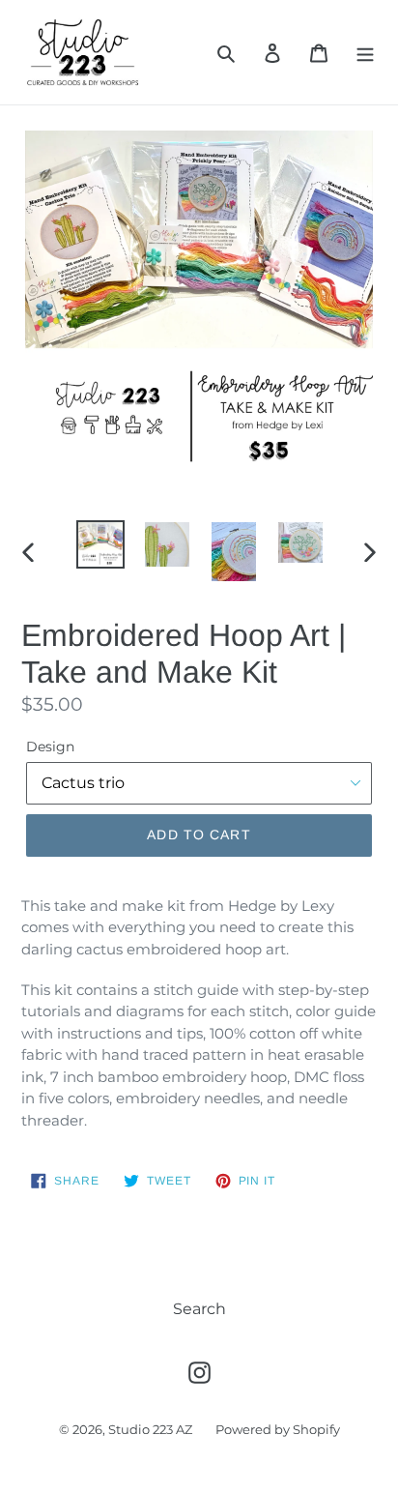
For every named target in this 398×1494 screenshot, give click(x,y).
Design (50, 746)
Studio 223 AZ (150, 1429)
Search (199, 1309)
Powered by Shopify (277, 1429)
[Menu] (365, 52)
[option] (101, 544)
